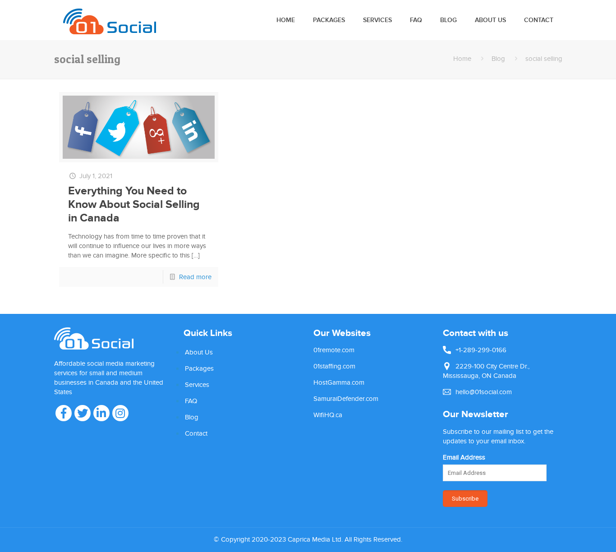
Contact (196, 433)
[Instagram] (120, 413)
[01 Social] (109, 20)
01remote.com (333, 350)
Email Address (464, 457)
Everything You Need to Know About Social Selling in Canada (134, 204)
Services (197, 385)
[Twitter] (82, 413)
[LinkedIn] (101, 413)
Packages (199, 368)
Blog (498, 59)
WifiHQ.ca (327, 415)
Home (462, 59)
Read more (195, 277)
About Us (199, 352)
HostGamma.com (338, 382)
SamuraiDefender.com (345, 399)
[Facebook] (63, 413)
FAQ (191, 401)
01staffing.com (334, 366)
